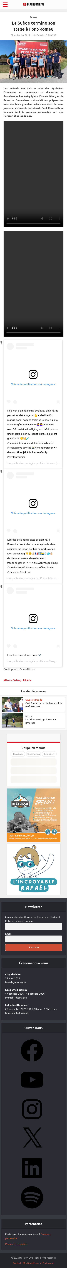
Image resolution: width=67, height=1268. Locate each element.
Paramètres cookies (16, 1243)
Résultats (18, 753)
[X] (32, 1150)
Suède (27, 680)
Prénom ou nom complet (19, 921)
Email (8, 933)
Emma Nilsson (48, 578)
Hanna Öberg (48, 661)
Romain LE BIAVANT (46, 35)
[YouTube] (32, 1092)
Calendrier (49, 753)
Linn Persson (47, 463)
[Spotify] (32, 1209)
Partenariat (48, 1262)
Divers (33, 17)
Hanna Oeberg (13, 680)
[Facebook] (32, 1062)
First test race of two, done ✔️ (24, 655)
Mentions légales (32, 1262)
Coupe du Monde (33, 699)
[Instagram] (32, 1121)
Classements (33, 753)
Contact (17, 1262)
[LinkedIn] (32, 1180)
